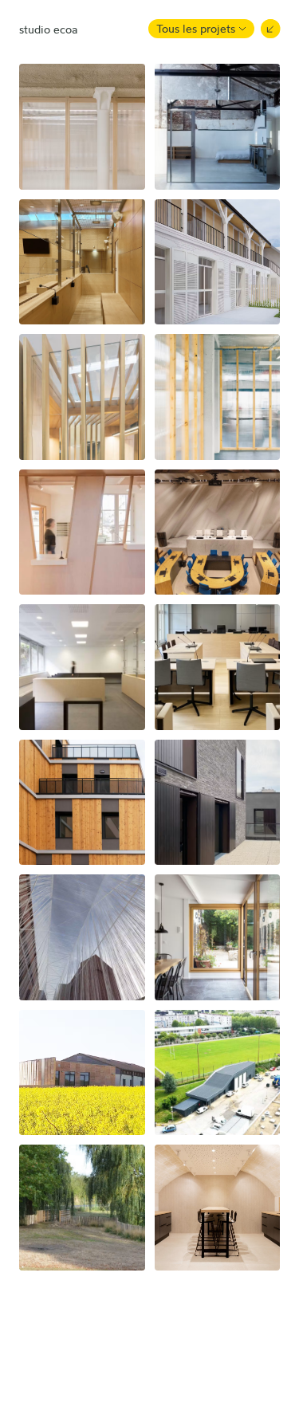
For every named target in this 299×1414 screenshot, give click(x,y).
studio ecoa (48, 29)
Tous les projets (195, 28)
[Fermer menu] (270, 28)
